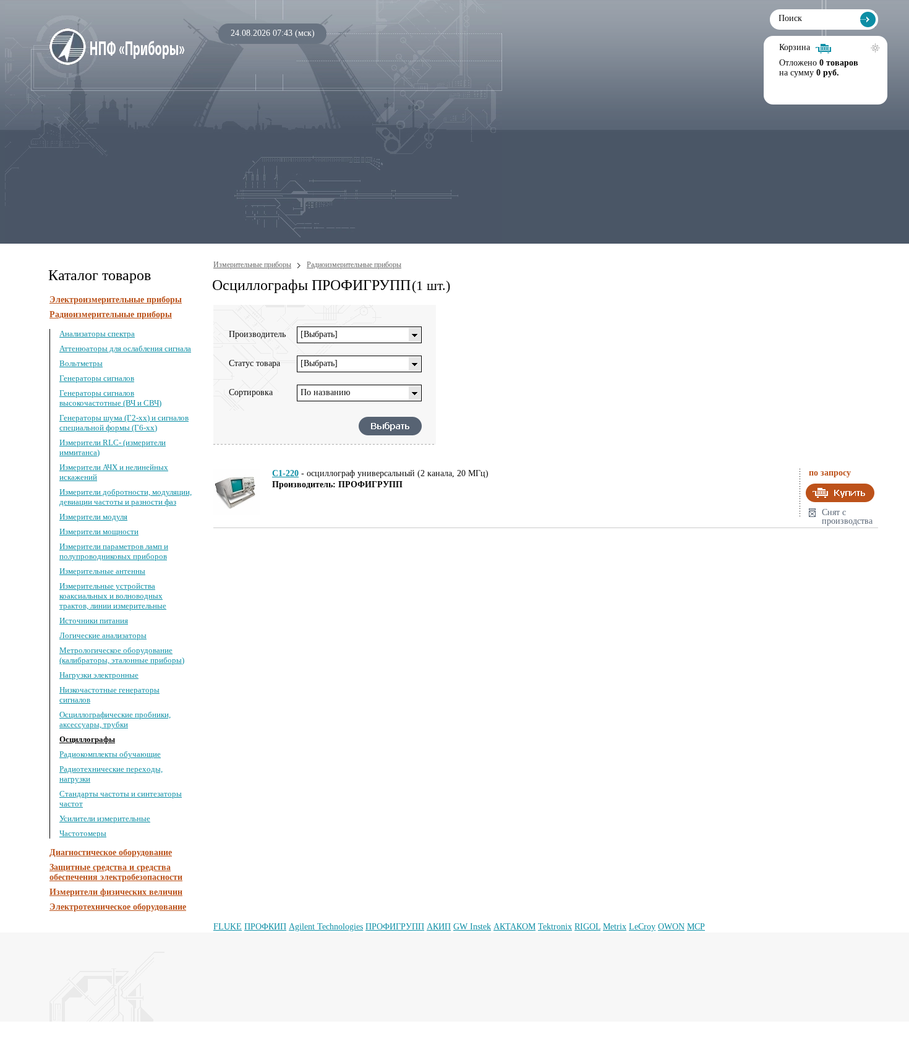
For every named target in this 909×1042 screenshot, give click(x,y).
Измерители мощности (99, 531)
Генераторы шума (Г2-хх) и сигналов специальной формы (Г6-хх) (124, 422)
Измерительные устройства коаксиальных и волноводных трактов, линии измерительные (112, 595)
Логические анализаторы (103, 635)
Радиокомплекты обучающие (110, 754)
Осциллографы (87, 739)
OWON (671, 926)
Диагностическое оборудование (110, 852)
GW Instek (472, 926)
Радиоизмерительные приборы (110, 314)
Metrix (614, 926)
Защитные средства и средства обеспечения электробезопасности (115, 872)
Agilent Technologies (326, 926)
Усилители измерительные (104, 818)
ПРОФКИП (265, 926)
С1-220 (285, 473)
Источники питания (93, 620)
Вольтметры (81, 363)
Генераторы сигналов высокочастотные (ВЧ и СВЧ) (110, 398)
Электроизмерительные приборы (115, 299)
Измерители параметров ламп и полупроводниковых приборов (113, 551)
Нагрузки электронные (99, 675)
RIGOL (587, 926)
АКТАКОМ (514, 926)
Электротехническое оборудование (117, 907)
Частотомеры (82, 833)
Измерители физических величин (115, 892)
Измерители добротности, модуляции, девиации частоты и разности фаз (125, 496)
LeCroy (642, 926)
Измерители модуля (93, 516)
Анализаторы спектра (97, 333)
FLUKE (227, 926)
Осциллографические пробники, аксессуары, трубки (115, 719)
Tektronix (555, 926)
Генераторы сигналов (96, 378)
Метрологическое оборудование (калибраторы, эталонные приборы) (121, 655)
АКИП (439, 926)
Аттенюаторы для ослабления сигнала (125, 348)
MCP (696, 926)
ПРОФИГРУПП (394, 926)
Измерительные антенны (102, 571)
